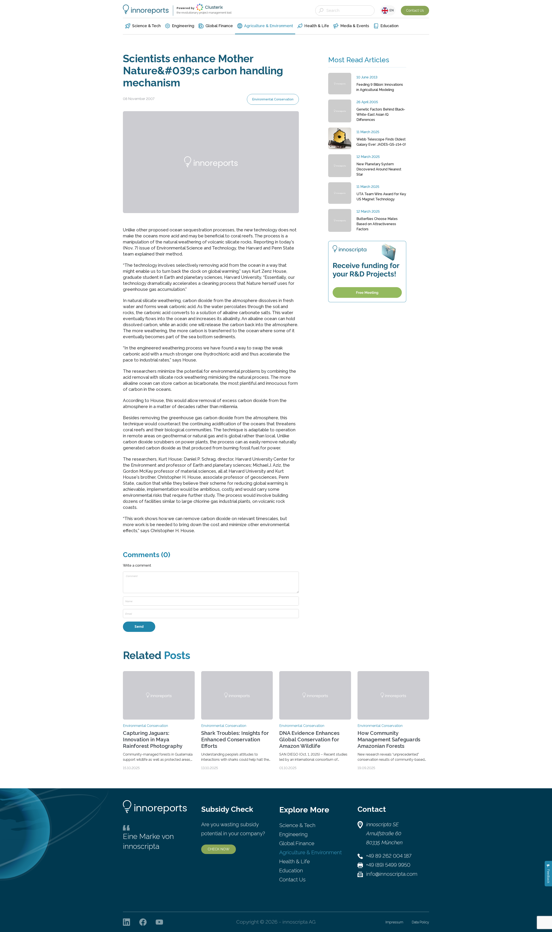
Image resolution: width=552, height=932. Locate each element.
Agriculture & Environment (310, 852)
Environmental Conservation (272, 99)
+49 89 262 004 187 (388, 856)
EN (391, 10)
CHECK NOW (218, 849)
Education (291, 870)
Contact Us (415, 10)
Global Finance (296, 843)
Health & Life (294, 861)
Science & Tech (297, 825)
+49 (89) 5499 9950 (388, 865)
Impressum (394, 922)
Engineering (293, 834)
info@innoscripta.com (391, 874)
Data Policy (420, 922)
